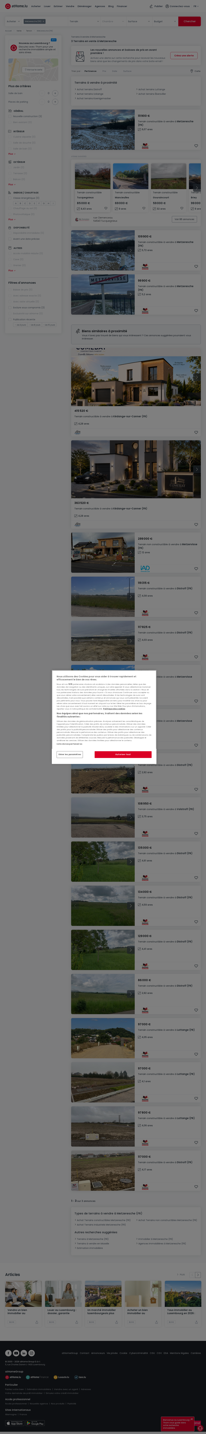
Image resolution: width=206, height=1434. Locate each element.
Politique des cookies (114, 709)
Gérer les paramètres (69, 754)
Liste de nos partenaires (69, 744)
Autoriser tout (123, 754)
